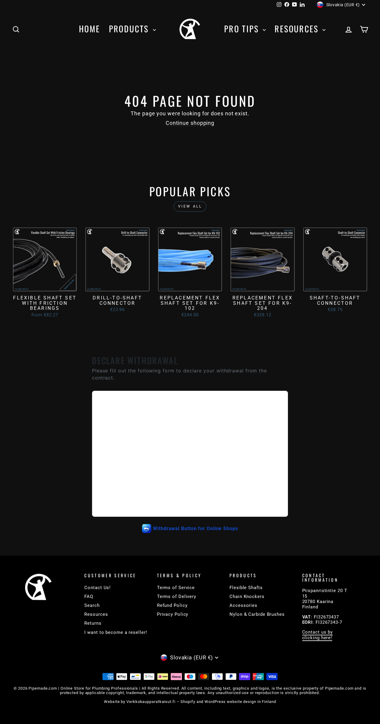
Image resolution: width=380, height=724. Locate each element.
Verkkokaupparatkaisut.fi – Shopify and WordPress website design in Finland (201, 701)
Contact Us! (97, 587)
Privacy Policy (173, 614)
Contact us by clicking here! (317, 634)
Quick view (45, 285)
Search (91, 605)
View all (190, 206)
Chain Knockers (247, 596)
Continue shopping (190, 123)
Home (89, 29)
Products (130, 29)
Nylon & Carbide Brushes (257, 614)
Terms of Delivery (176, 596)
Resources (298, 29)
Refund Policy (172, 605)
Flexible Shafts (246, 587)
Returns (92, 623)
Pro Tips (242, 29)
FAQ (88, 596)
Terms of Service (176, 587)
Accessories (243, 605)
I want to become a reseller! (115, 632)
